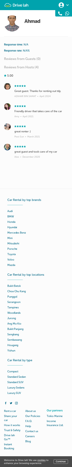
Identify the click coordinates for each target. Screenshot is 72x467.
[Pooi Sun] (7, 126)
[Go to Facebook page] (5, 403)
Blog (28, 441)
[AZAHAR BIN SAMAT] (7, 86)
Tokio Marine (55, 416)
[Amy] (7, 106)
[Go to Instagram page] (16, 403)
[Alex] (7, 147)
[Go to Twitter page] (11, 403)
